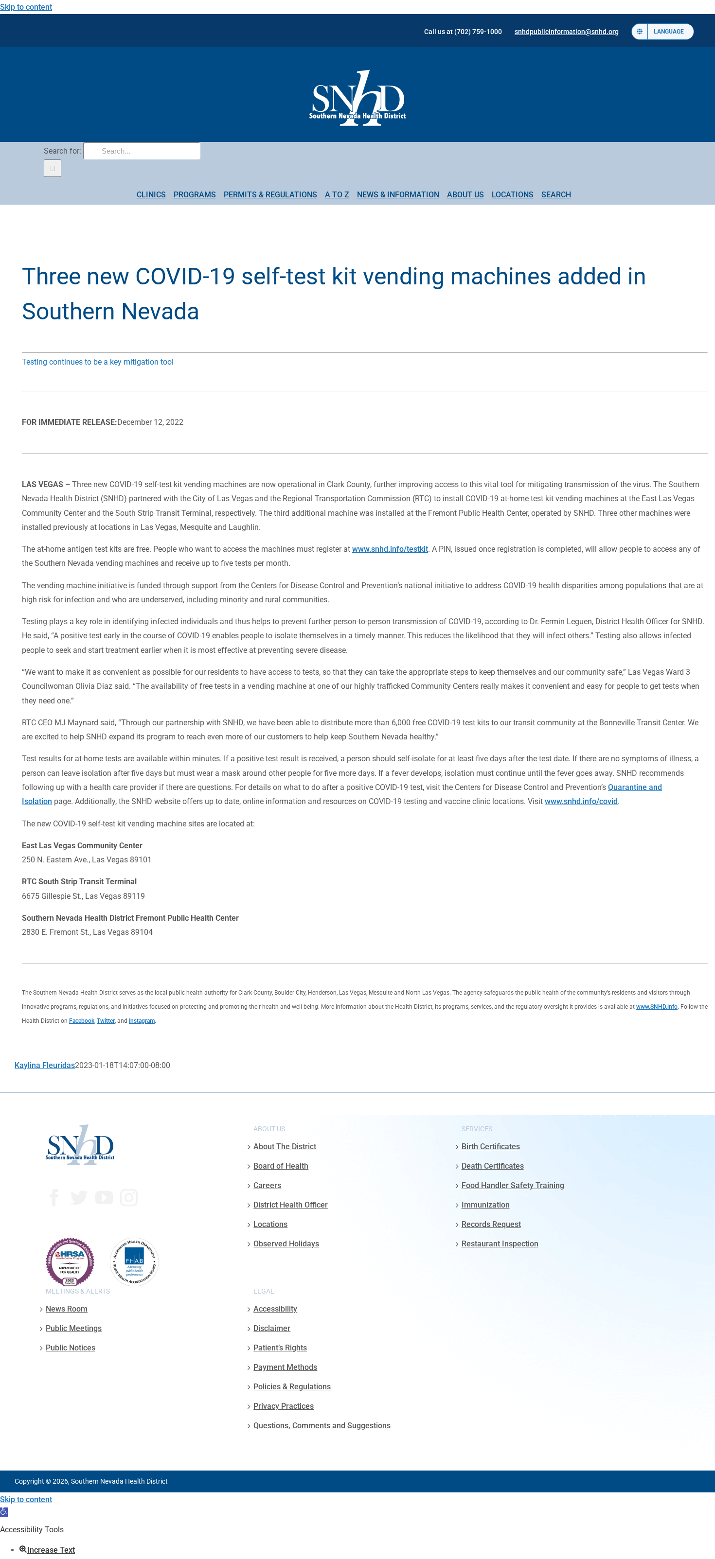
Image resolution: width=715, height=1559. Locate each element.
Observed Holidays (286, 1243)
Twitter (106, 1020)
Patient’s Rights (280, 1347)
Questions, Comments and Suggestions (322, 1425)
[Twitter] (79, 1198)
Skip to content (26, 7)
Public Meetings (74, 1328)
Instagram (142, 1020)
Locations (270, 1224)
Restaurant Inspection (500, 1243)
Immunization (486, 1204)
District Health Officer (290, 1204)
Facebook (81, 1020)
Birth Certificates (491, 1146)
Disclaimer (271, 1328)
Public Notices (70, 1347)
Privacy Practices (283, 1406)
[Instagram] (129, 1198)
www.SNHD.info (657, 1006)
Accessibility (275, 1309)
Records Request (491, 1224)
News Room (67, 1309)
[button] (4, 1512)
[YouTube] (104, 1198)
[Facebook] (54, 1198)
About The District (284, 1146)
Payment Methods (285, 1367)
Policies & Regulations (292, 1386)
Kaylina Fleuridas (45, 1065)
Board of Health (280, 1166)
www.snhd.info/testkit (390, 549)
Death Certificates (493, 1166)
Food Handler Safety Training (513, 1185)
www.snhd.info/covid (581, 801)
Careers (267, 1185)
